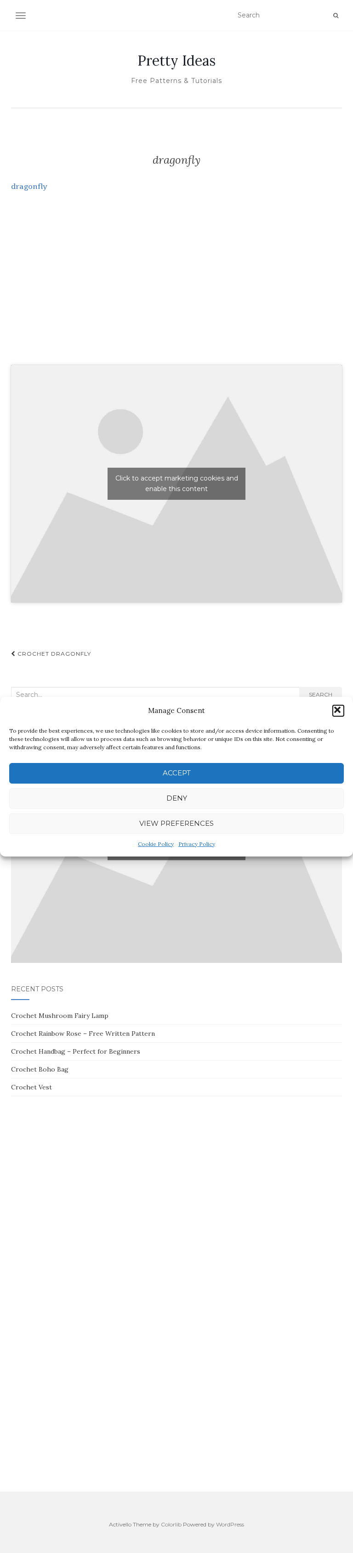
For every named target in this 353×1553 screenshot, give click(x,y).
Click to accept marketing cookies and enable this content (176, 483)
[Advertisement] (176, 288)
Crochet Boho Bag (39, 1069)
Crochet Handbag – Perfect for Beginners (75, 1051)
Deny (176, 798)
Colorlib (171, 1524)
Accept (177, 772)
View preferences (176, 823)
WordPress (230, 1524)
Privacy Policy (196, 843)
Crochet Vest (31, 1087)
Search (320, 694)
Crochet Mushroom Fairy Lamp (59, 1015)
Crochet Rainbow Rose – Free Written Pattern (83, 1033)
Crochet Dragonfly (53, 653)
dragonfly (29, 186)
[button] (338, 710)
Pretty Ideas (176, 60)
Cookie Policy (156, 843)
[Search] (336, 15)
